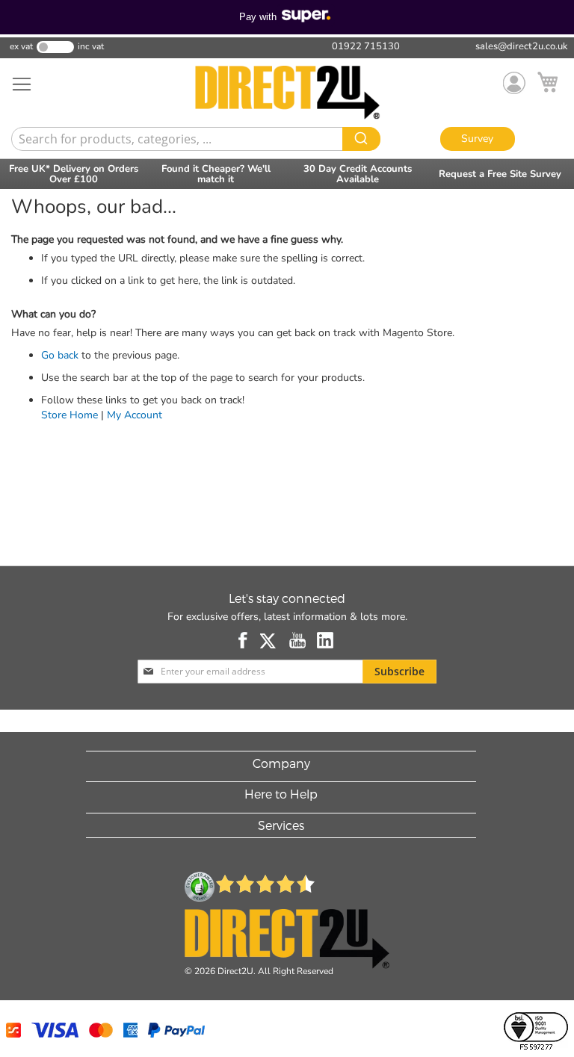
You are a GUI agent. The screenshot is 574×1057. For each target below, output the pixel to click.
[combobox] (193, 139)
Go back (59, 355)
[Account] (514, 83)
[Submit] (361, 139)
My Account (134, 415)
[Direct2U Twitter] (269, 640)
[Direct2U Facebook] (243, 640)
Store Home (69, 415)
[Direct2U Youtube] (297, 640)
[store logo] (287, 93)
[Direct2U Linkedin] (325, 640)
